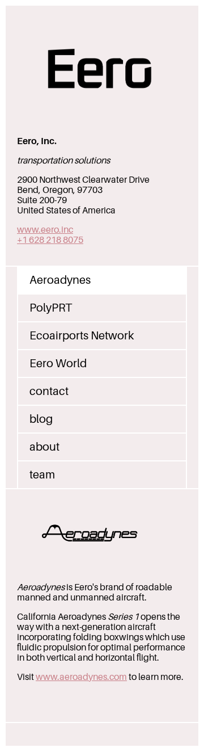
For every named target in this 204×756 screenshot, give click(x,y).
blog (41, 419)
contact (49, 391)
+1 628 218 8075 (50, 240)
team (42, 474)
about (44, 446)
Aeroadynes (60, 280)
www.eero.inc (45, 230)
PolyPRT (50, 307)
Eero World (58, 363)
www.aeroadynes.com (81, 677)
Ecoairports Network (81, 335)
